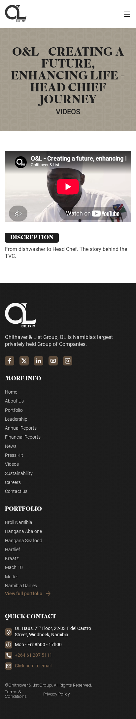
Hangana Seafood (23, 541)
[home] (15, 14)
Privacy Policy (56, 694)
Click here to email (33, 666)
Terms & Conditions (16, 694)
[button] (127, 14)
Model (11, 577)
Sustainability (19, 473)
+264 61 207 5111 (33, 655)
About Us (14, 401)
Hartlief (12, 549)
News (11, 446)
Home (11, 392)
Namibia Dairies (21, 586)
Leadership (16, 419)
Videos (12, 464)
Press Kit (14, 455)
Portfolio (14, 410)
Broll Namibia (18, 522)
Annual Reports (21, 428)
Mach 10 (14, 567)
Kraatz (12, 558)
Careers (13, 482)
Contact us (16, 491)
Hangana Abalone (23, 531)
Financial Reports (23, 437)
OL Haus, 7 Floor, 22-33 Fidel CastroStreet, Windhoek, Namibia (53, 632)
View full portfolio (23, 593)
